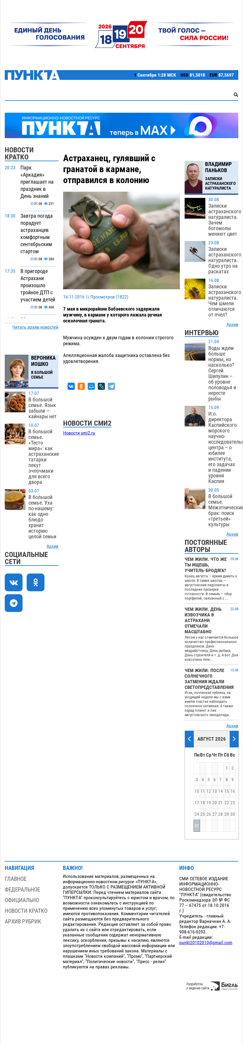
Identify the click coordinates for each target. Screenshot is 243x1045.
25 (202, 814)
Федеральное (22, 889)
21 (220, 802)
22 (226, 802)
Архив (52, 546)
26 (208, 814)
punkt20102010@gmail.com (205, 942)
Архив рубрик (23, 921)
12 (208, 791)
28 (220, 814)
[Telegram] (111, 386)
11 (202, 791)
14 (220, 791)
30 (232, 814)
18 (202, 802)
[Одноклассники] (81, 386)
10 (196, 791)
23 (232, 802)
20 (214, 802)
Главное (15, 879)
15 (226, 791)
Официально (22, 900)
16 (232, 791)
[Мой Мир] (91, 386)
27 (214, 814)
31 (196, 825)
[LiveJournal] (101, 386)
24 (196, 814)
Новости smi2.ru (79, 433)
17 (196, 802)
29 (226, 814)
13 (214, 791)
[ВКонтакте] (71, 386)
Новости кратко (26, 910)
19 (208, 802)
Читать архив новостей (35, 327)
